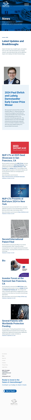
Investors (4, 362)
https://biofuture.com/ (23, 212)
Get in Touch (10, 391)
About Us (4, 358)
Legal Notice (4, 367)
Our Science (4, 353)
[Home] (5, 4)
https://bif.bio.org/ (22, 296)
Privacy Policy (5, 364)
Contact (3, 360)
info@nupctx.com (6, 376)
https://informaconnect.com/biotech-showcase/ (13, 176)
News (3, 356)
